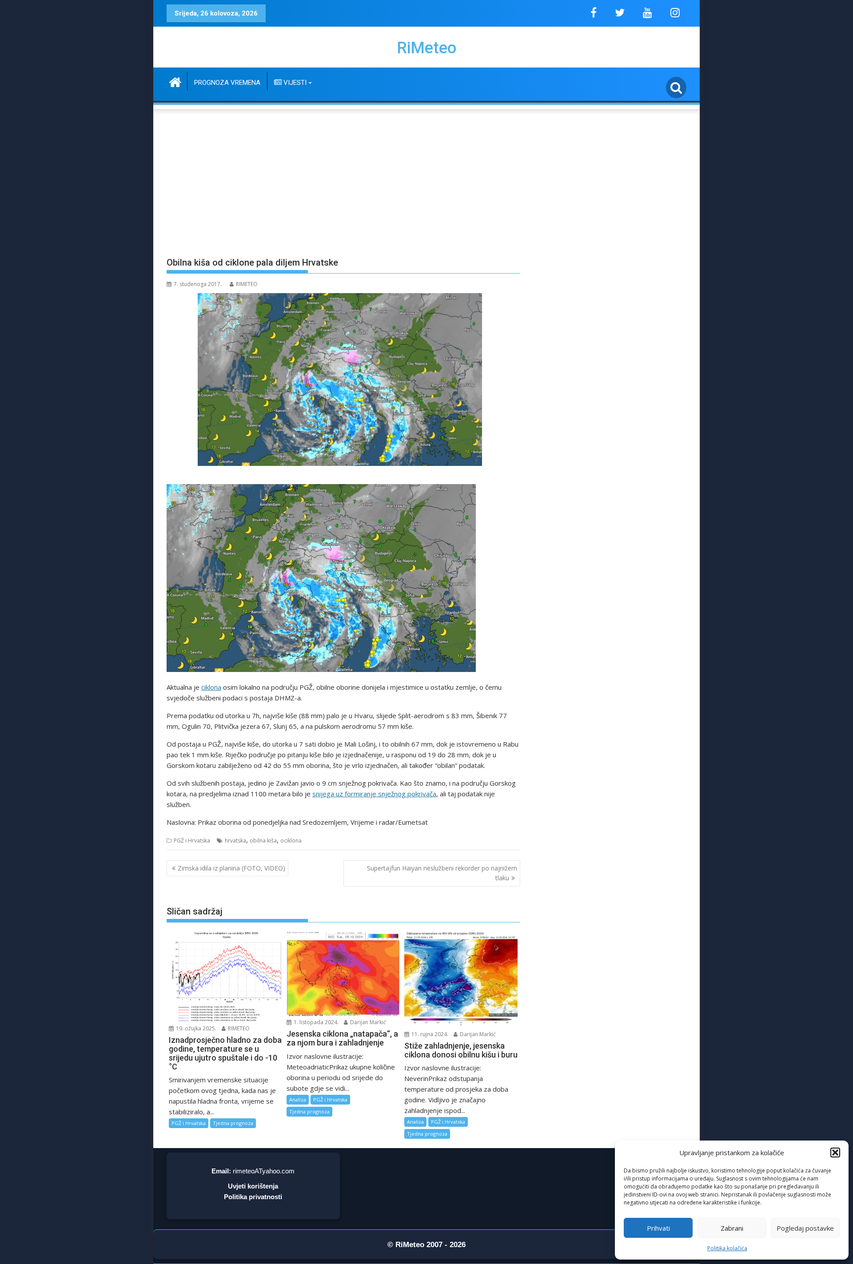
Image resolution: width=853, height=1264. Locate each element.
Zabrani (732, 1228)
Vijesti (294, 83)
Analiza (297, 1099)
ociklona (291, 840)
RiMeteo (426, 48)
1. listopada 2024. (315, 1022)
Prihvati (658, 1228)
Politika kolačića (727, 1248)
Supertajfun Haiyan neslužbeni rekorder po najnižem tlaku (442, 873)
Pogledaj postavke (805, 1228)
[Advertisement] (426, 178)
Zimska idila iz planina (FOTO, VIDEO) (231, 868)
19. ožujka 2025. (195, 1028)
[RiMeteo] (175, 81)
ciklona (211, 687)
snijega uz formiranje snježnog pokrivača (374, 793)
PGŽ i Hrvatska (192, 840)
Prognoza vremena (227, 83)
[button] (835, 1152)
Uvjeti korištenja (253, 1186)
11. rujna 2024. (429, 1034)
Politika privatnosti (253, 1196)
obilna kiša (263, 840)
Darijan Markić (367, 1022)
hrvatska (235, 840)
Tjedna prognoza (233, 1123)
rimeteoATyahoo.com (264, 1171)
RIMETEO (247, 284)
